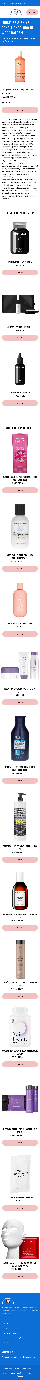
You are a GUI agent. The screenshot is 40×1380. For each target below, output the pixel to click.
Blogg (8, 1342)
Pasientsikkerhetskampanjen (17, 1329)
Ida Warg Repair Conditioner (20, 623)
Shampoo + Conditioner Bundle (20, 327)
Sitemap (20, 1376)
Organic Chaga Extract (20, 392)
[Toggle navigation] (4, 12)
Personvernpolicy (30, 1373)
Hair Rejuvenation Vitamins (20, 261)
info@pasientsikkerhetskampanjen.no (13, 3)
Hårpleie (15, 90)
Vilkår (19, 1373)
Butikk (32, 12)
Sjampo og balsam (27, 90)
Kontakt (12, 1373)
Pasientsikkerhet (12, 1333)
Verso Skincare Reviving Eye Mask (20, 1197)
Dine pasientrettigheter (15, 1338)
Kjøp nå (20, 110)
